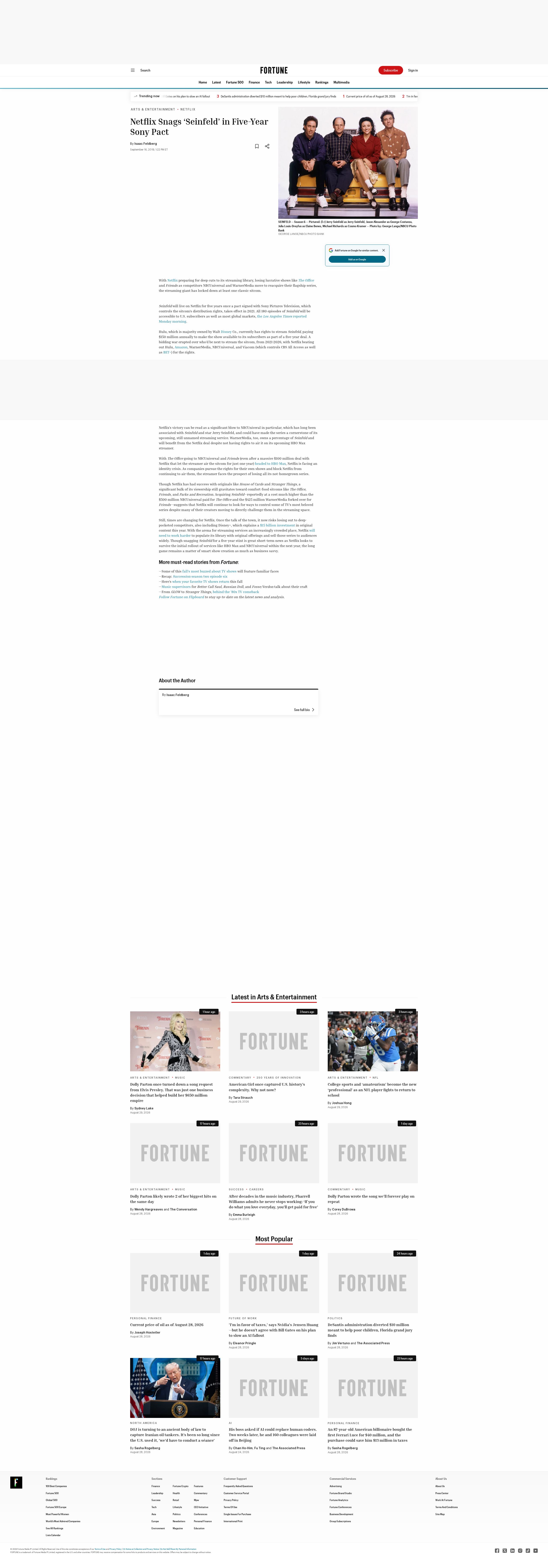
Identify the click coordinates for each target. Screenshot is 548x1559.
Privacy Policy (231, 1499)
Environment (158, 1528)
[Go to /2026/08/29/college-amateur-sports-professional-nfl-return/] (373, 1041)
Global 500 (51, 1499)
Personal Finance (146, 1318)
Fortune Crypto (180, 1485)
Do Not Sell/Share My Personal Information (178, 1549)
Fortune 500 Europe (56, 1506)
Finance (254, 82)
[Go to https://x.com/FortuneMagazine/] (505, 1551)
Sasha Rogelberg (147, 1448)
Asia (154, 1514)
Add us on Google (357, 259)
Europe (155, 1521)
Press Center (441, 1493)
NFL (375, 1077)
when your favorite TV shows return (200, 581)
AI (230, 1423)
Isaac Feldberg (145, 143)
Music (180, 1077)
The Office (306, 280)
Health (176, 1493)
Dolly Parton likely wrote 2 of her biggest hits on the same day (173, 1199)
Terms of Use (100, 1549)
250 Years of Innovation (278, 1077)
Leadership (285, 82)
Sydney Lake (143, 1108)
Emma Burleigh (244, 1214)
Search (145, 70)
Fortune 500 (235, 82)
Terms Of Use (230, 1506)
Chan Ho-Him (243, 1448)
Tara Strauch (243, 1097)
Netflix (188, 109)
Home (203, 82)
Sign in (413, 70)
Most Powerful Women (57, 1514)
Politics (335, 1318)
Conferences (200, 1514)
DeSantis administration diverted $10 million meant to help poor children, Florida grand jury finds (251, 96)
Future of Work (243, 1318)
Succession (182, 576)
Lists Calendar (53, 1535)
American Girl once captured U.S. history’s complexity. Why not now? (267, 1087)
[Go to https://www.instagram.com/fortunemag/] (520, 1551)
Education (199, 1528)
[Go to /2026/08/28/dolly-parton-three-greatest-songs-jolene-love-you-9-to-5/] (175, 1153)
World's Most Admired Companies (63, 1521)
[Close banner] (383, 250)
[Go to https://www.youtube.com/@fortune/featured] (535, 1551)
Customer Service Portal (236, 1493)
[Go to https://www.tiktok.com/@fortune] (528, 1551)
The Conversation (183, 1209)
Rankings (321, 82)
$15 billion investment (277, 525)
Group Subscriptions (340, 1521)
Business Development (341, 1514)
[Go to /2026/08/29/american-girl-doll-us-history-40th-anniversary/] (274, 1041)
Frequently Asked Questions (238, 1485)
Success (236, 1189)
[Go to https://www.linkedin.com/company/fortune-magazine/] (512, 1551)
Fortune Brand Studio (341, 1493)
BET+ (167, 352)
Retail (176, 1499)
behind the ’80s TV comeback (236, 592)
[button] (203, 82)
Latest (216, 82)
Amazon (181, 347)
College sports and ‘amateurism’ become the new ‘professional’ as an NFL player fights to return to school (372, 1089)
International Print (233, 1521)
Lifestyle (304, 82)
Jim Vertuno (341, 1343)
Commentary (240, 1077)
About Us (440, 1485)
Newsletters (179, 1521)
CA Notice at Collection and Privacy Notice (141, 1549)
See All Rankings (54, 1528)
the (259, 316)
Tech (268, 82)
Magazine (178, 1528)
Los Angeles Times (277, 316)
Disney (226, 331)
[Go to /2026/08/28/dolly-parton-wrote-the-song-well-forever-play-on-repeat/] (373, 1153)
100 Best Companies (56, 1485)
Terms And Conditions (446, 1506)
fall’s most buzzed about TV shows (209, 571)
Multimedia (342, 82)
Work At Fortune (443, 1499)
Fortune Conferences (340, 1506)
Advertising (336, 1485)
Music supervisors (176, 586)
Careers (256, 1189)
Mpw (196, 1499)
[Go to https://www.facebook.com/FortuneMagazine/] (497, 1551)
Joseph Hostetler (147, 1332)
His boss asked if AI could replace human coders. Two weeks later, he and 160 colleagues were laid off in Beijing (273, 1434)
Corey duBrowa (343, 1209)
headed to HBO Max (270, 463)
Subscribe (391, 70)
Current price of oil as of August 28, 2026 (343, 96)
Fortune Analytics (339, 1499)
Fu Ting (259, 1448)
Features (198, 1485)
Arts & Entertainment (153, 109)
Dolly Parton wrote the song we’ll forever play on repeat (371, 1199)
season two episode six (209, 576)
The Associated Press (373, 1343)
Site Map (440, 1514)
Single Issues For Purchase (237, 1514)
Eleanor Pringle (244, 1343)
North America (143, 1423)
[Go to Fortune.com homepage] (274, 70)
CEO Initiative (201, 1506)
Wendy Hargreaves (148, 1209)
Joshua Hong (341, 1103)
